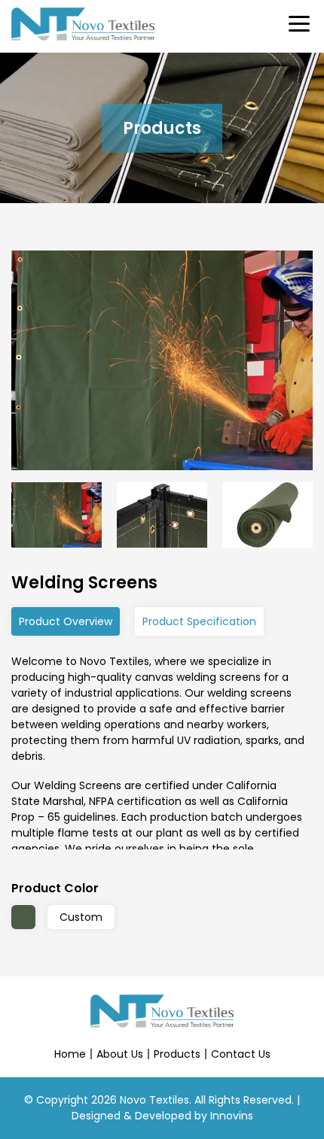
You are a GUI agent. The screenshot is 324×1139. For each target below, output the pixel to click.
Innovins (231, 1115)
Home (70, 1054)
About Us (119, 1054)
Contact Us (241, 1054)
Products (177, 1054)
